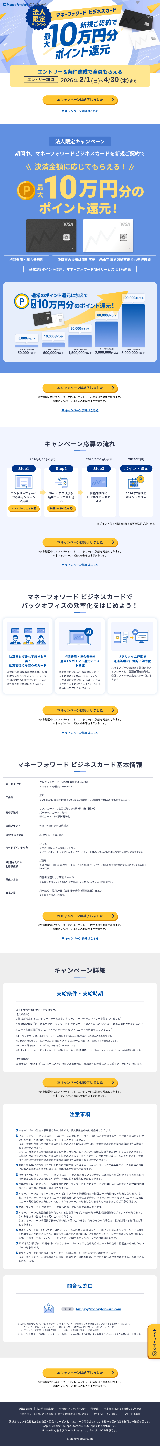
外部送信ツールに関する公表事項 (36, 1414)
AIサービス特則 (132, 1414)
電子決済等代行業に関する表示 (73, 1414)
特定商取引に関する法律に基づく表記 (122, 1408)
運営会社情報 (25, 1408)
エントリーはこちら (22, 508)
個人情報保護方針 (45, 1408)
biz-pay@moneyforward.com (98, 1309)
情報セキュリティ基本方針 (72, 1408)
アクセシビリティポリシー (107, 1414)
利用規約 (94, 1408)
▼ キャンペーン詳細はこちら (80, 111)
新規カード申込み (60, 508)
